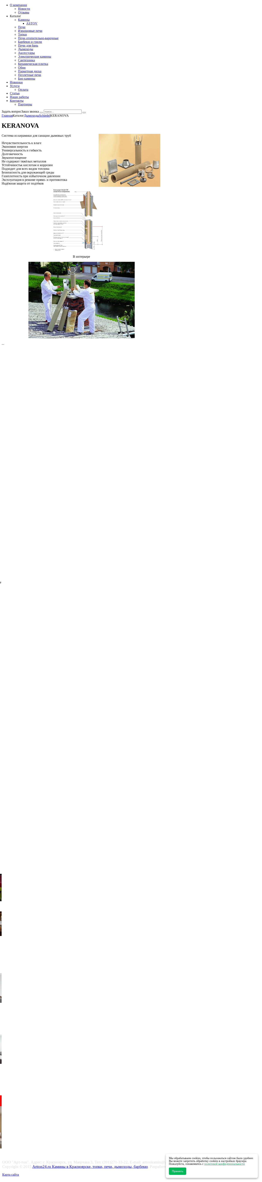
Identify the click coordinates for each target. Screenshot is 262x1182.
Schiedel (44, 115)
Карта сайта (10, 1174)
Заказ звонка (30, 111)
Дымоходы (31, 115)
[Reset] (84, 112)
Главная (7, 115)
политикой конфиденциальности (224, 1163)
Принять (177, 1171)
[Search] (41, 112)
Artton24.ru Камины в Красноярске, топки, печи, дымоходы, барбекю (90, 1166)
